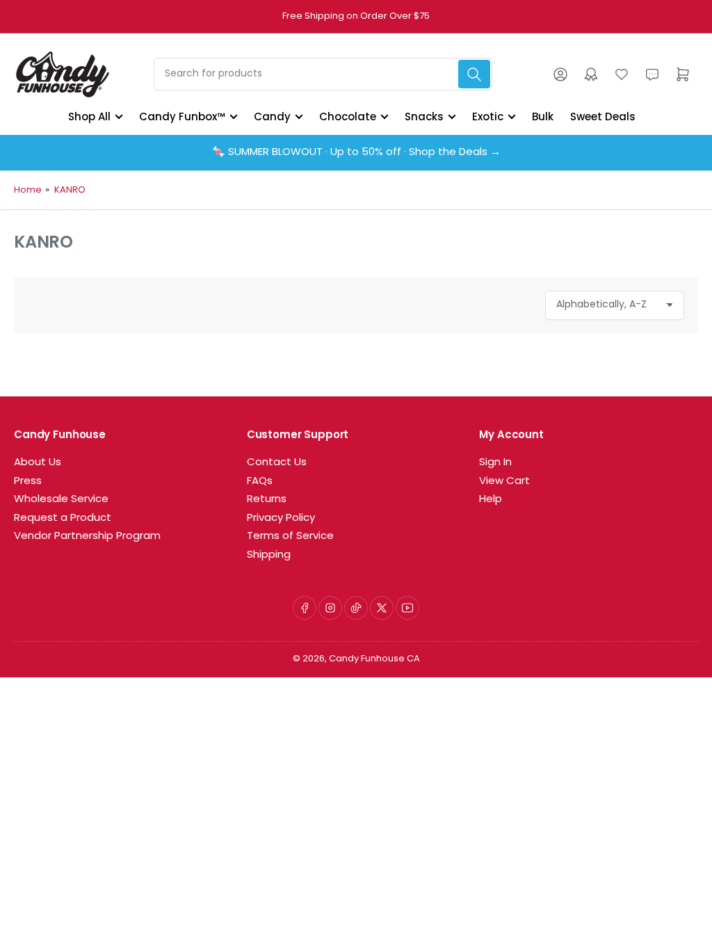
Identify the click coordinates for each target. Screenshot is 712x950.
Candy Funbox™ (182, 116)
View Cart (504, 481)
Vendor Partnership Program (87, 536)
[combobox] (323, 74)
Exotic (487, 116)
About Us (37, 463)
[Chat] (652, 74)
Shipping (269, 555)
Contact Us (277, 463)
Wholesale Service (61, 499)
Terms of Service (290, 536)
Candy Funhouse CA (374, 659)
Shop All (89, 116)
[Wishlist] (621, 74)
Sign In (495, 463)
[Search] (474, 74)
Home (28, 190)
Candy (272, 116)
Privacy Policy (281, 518)
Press (28, 481)
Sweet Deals (603, 116)
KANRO (70, 190)
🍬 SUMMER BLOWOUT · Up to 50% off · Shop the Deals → (356, 152)
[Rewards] (591, 74)
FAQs (260, 481)
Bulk (542, 116)
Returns (266, 499)
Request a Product (62, 518)
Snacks (424, 116)
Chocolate (347, 116)
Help (490, 499)
